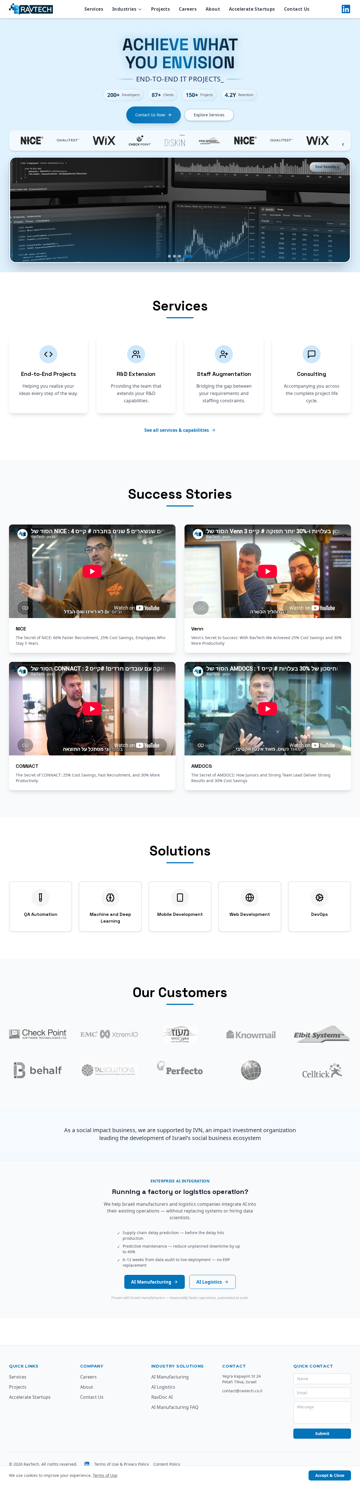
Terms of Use (105, 1475)
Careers (88, 1377)
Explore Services (209, 114)
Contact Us (92, 1397)
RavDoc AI (162, 1397)
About (86, 1387)
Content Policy (166, 1464)
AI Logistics (209, 1282)
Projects (17, 1387)
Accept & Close (329, 1475)
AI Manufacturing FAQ (175, 1407)
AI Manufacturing (151, 1282)
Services (17, 1377)
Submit (322, 1433)
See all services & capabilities (176, 430)
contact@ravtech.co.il (242, 1390)
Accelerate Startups (30, 1397)
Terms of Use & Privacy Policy (121, 1464)
